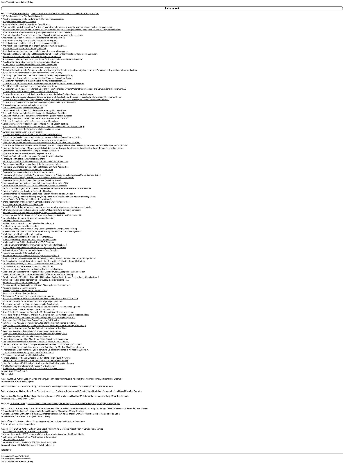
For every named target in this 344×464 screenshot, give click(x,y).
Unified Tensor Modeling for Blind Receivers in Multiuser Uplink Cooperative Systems (75, 386)
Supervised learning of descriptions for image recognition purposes (32, 331)
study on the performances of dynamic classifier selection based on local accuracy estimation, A (44, 326)
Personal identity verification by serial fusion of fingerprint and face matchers (36, 285)
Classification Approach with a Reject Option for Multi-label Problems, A (34, 81)
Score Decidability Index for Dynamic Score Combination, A (28, 310)
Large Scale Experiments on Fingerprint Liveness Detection (28, 218)
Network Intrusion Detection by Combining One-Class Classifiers (30, 250)
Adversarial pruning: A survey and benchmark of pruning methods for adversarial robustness (43, 35)
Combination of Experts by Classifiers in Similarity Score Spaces (30, 92)
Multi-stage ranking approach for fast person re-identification (29, 240)
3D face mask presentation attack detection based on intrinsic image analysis (65, 14)
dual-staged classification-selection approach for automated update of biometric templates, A (43, 127)
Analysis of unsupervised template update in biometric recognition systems (35, 51)
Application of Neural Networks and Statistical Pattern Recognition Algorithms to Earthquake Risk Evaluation (50, 54)
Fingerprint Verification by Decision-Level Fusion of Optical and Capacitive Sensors (38, 178)
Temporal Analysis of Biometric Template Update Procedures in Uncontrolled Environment (42, 344)
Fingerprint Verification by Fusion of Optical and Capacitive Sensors (32, 180)
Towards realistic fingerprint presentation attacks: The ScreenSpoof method (35, 361)
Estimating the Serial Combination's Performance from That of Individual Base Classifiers (41, 143)
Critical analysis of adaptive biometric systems (23, 108)
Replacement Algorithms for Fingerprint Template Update (28, 296)
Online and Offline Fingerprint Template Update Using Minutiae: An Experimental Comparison (44, 272)
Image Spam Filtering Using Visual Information (23, 205)
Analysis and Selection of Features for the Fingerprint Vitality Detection (34, 38)
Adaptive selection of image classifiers (19, 22)
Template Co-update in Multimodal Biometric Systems (26, 336)
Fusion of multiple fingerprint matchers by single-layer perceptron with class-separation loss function (47, 188)
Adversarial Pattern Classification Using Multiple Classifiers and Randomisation (37, 32)
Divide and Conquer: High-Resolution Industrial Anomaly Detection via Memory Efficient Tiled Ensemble (77, 379)
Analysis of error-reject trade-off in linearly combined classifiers (30, 43)
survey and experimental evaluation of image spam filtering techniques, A (35, 334)
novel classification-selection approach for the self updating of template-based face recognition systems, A (49, 258)
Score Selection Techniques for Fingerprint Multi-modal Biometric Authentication (38, 312)
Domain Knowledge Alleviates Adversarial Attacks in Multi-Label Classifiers (35, 124)
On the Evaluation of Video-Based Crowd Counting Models (28, 266)
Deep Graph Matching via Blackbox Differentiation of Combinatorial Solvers (70, 429)
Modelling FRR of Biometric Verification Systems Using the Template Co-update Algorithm (42, 232)
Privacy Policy (27, 2)
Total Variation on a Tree (13, 440)
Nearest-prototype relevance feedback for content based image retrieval (34, 248)
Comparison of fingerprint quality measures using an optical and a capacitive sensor (39, 102)
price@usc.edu (11, 459)
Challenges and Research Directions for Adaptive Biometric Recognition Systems (38, 78)
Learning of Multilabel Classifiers (17, 221)
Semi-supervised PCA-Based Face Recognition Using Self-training (31, 320)
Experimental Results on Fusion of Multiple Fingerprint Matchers (31, 151)
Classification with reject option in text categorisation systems (30, 86)
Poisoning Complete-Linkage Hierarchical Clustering (25, 291)
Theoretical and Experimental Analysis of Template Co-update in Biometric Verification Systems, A (45, 350)
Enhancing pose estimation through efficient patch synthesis (59, 421)
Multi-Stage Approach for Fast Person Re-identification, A (28, 237)
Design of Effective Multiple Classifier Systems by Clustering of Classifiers (34, 113)
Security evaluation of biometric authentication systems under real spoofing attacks (39, 318)
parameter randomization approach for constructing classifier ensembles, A (36, 280)
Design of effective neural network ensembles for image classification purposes (37, 116)
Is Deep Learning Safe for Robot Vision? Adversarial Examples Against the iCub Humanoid (42, 215)
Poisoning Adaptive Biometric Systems (19, 288)
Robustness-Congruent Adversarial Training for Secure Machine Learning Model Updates (41, 307)
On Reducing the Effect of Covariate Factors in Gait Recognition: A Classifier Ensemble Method (44, 261)
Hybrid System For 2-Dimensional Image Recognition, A (27, 199)
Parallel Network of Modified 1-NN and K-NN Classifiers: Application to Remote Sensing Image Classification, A (51, 277)
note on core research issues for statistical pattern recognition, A (31, 256)
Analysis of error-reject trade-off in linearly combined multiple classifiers (34, 46)
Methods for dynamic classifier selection (20, 226)
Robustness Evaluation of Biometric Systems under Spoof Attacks (31, 304)
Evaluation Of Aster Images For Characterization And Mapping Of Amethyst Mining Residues (43, 411)
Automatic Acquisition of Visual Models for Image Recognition (30, 65)
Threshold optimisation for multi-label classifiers (24, 355)
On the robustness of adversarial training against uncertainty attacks (32, 269)
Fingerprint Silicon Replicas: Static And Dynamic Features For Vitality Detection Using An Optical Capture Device (52, 175)
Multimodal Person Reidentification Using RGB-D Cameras (28, 242)
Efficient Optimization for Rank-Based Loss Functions (25, 432)
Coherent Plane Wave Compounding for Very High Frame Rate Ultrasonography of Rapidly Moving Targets (74, 404)
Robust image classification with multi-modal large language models (32, 301)
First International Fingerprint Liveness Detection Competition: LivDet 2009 (35, 183)
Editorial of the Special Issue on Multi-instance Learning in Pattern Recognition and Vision (42, 137)
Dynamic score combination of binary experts (22, 132)
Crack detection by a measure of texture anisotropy (25, 105)
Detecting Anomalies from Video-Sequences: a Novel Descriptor (30, 121)
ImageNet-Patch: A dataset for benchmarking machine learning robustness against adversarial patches (47, 207)
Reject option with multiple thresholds (19, 293)
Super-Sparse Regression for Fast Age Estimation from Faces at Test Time (35, 328)
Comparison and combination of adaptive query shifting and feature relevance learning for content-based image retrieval (56, 100)
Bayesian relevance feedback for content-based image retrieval (30, 67)
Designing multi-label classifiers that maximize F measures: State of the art (35, 119)
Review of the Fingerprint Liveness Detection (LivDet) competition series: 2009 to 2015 (40, 299)
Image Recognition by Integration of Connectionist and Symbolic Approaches (36, 202)
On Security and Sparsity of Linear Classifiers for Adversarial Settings (32, 264)
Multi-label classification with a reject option (22, 234)
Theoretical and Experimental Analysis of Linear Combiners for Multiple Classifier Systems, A (43, 347)
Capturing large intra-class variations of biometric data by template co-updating (38, 76)
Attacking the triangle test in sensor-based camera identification (31, 62)
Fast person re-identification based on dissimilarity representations (32, 164)
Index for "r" (6, 450)
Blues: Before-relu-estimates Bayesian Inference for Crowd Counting (32, 73)
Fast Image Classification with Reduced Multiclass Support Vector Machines (35, 162)
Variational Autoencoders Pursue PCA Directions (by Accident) (30, 442)
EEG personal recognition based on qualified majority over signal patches (34, 140)
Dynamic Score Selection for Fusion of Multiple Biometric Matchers (32, 135)
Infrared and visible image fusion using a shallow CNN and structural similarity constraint (41, 210)
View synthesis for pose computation (19, 424)
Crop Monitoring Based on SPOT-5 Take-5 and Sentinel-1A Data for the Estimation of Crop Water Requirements (80, 396)
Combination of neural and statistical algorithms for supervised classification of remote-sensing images (48, 94)
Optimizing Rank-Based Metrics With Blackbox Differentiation (29, 437)
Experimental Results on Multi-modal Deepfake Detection (28, 154)
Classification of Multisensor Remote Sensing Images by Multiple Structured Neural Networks (43, 84)
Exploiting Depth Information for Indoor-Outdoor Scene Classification (33, 156)
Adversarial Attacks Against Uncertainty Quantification (26, 24)
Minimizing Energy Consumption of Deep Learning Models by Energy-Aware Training (40, 229)
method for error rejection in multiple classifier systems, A (28, 223)
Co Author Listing (21, 14)
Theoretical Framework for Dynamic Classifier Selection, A (28, 353)
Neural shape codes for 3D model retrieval (21, 253)
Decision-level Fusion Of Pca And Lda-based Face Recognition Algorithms (34, 110)
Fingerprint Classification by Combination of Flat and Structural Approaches (35, 167)
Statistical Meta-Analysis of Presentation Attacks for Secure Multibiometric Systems (39, 323)
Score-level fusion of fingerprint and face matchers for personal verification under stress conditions (46, 315)
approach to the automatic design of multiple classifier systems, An (32, 57)
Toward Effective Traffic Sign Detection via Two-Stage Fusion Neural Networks (36, 358)
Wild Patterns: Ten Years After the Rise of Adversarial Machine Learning (34, 369)
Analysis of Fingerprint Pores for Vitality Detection (24, 49)
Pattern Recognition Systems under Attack (21, 283)
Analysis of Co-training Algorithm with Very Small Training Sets (30, 41)
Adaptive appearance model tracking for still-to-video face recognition (33, 19)
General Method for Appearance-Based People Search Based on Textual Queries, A (39, 194)
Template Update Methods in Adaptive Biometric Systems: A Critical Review (36, 342)
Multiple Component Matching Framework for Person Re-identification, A (35, 245)
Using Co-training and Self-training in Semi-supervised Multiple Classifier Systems (38, 363)
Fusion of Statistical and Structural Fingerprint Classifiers (27, 191)
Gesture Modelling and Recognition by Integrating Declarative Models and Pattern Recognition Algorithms (49, 197)
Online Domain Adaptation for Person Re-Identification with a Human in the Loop (38, 275)
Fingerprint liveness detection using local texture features (28, 172)
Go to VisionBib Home (10, 2)
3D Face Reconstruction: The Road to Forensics (23, 16)
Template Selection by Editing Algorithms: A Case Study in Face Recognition (35, 339)
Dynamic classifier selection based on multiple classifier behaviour (31, 129)
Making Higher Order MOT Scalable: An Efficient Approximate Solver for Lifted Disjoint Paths (43, 434)
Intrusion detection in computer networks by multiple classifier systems (34, 213)
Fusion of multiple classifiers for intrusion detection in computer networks (35, 186)
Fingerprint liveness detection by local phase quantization (28, 170)
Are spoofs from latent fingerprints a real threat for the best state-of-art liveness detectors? (43, 59)
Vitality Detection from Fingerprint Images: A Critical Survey (29, 366)
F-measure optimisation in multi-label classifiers (24, 159)
